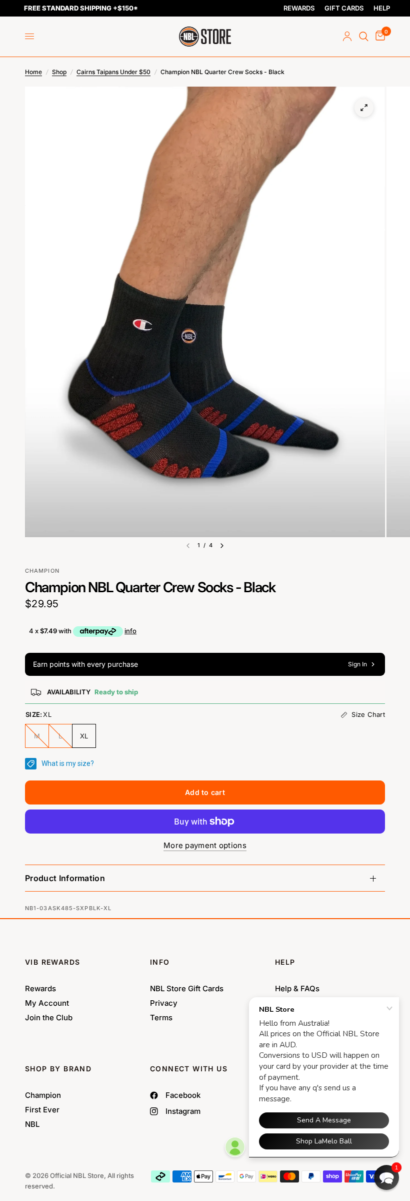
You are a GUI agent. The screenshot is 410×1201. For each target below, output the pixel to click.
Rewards (40, 988)
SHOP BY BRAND (58, 1068)
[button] (386, 1177)
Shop (59, 72)
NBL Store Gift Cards (187, 988)
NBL (32, 1124)
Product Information (65, 878)
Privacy (164, 1003)
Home (33, 72)
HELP (382, 8)
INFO (160, 962)
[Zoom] (364, 107)
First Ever (42, 1109)
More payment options (205, 845)
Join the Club (48, 1017)
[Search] (364, 37)
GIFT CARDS (344, 8)
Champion (43, 1095)
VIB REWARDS (52, 962)
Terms (161, 1017)
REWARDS (299, 8)
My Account (47, 1003)
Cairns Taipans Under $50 (113, 72)
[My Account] (347, 37)
